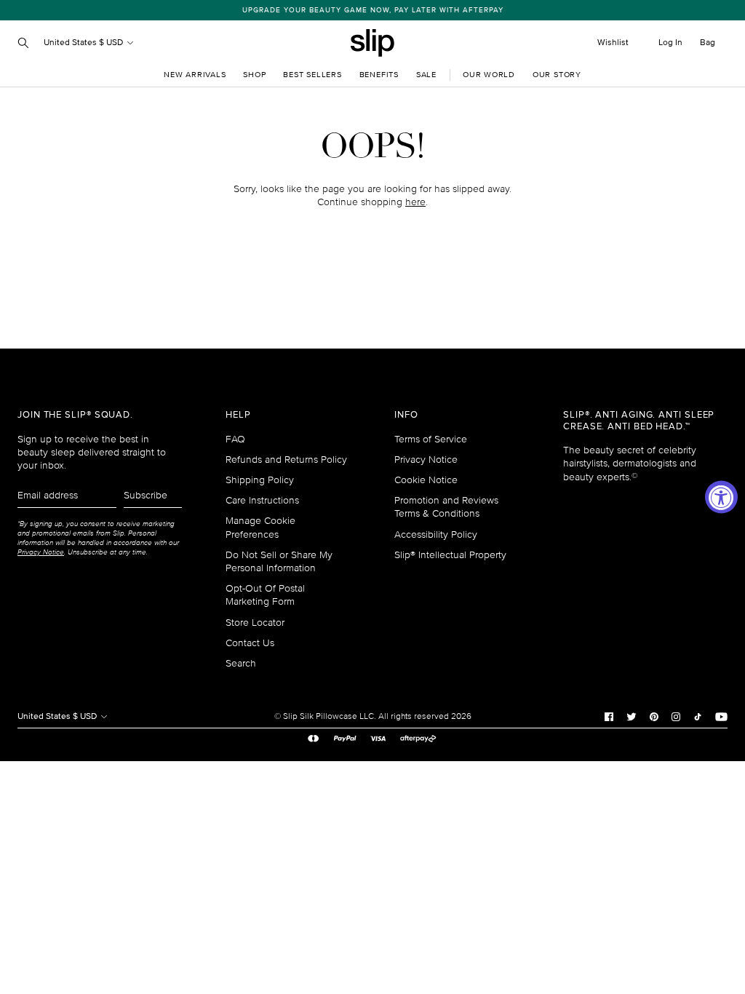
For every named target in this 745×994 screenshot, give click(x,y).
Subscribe (145, 495)
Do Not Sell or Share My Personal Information (279, 561)
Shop (254, 74)
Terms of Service (430, 439)
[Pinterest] (654, 716)
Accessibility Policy (435, 534)
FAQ (235, 439)
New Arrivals (195, 74)
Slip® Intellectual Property (450, 555)
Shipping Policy (260, 480)
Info (406, 415)
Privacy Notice (426, 459)
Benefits (379, 74)
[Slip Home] (372, 43)
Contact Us (250, 643)
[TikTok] (697, 716)
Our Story (557, 74)
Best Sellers (312, 74)
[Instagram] (675, 716)
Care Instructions (262, 500)
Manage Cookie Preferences (260, 527)
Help (238, 415)
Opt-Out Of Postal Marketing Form (265, 595)
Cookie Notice (426, 480)
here (415, 202)
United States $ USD (84, 42)
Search (241, 663)
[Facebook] (608, 716)
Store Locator (255, 622)
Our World (489, 74)
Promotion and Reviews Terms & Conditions (446, 507)
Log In (670, 42)
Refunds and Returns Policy (286, 459)
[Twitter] (631, 716)
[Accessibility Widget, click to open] (721, 497)
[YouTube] (721, 716)
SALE (426, 74)
